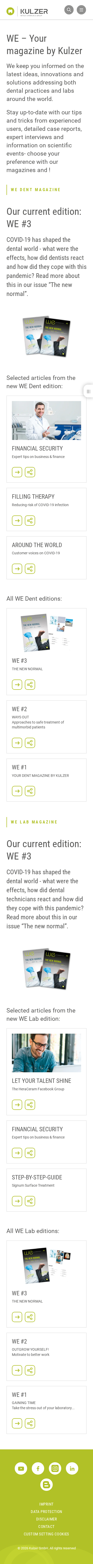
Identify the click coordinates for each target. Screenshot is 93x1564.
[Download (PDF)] (46, 336)
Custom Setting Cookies (46, 1534)
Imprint (46, 1504)
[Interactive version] (17, 743)
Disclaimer (46, 1519)
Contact (46, 1526)
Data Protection (46, 1511)
